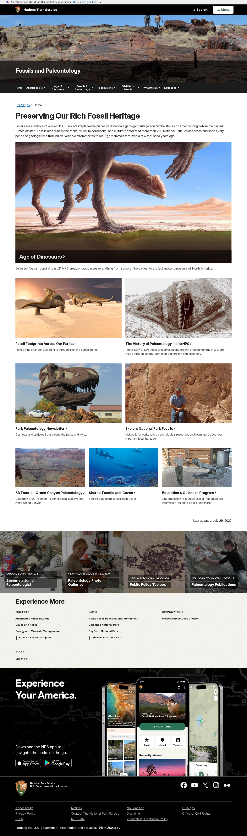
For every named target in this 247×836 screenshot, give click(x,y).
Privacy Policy (25, 813)
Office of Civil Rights (196, 813)
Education (170, 87)
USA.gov (188, 808)
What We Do (150, 87)
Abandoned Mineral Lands (32, 618)
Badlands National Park (104, 624)
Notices (76, 808)
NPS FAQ (78, 819)
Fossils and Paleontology (47, 70)
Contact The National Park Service (95, 813)
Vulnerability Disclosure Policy (147, 819)
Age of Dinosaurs (58, 88)
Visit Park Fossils (128, 88)
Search (202, 10)
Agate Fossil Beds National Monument (113, 618)
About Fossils (34, 87)
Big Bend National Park (103, 631)
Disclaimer (134, 813)
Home (19, 87)
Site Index (21, 658)
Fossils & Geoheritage (82, 88)
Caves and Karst (26, 624)
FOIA (19, 819)
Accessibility (24, 808)
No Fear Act (135, 808)
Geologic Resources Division (180, 618)
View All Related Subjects (35, 637)
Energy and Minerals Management (37, 631)
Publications (105, 87)
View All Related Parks (106, 637)
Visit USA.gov (109, 828)
